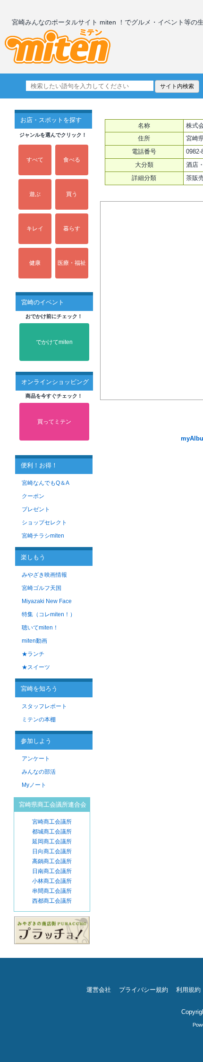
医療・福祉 (72, 263)
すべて (34, 159)
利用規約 (188, 989)
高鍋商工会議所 (52, 861)
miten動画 (34, 640)
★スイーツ (36, 667)
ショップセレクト (44, 522)
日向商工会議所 (52, 851)
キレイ (34, 228)
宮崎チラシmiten (43, 535)
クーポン (33, 496)
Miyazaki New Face (47, 601)
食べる (71, 159)
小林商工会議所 (52, 881)
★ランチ (33, 654)
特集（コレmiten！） (49, 614)
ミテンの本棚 (39, 719)
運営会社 (98, 989)
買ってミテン (54, 421)
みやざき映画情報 (44, 575)
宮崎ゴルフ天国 (41, 588)
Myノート (34, 785)
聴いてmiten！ (40, 627)
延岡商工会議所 (52, 841)
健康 (35, 263)
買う (71, 194)
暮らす (71, 228)
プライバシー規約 (143, 989)
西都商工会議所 (52, 901)
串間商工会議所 (52, 891)
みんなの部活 (39, 771)
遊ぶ (35, 194)
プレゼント (36, 509)
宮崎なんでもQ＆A (45, 483)
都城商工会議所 (52, 831)
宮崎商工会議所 (52, 821)
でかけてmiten (54, 342)
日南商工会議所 (52, 871)
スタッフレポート (44, 706)
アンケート (36, 758)
